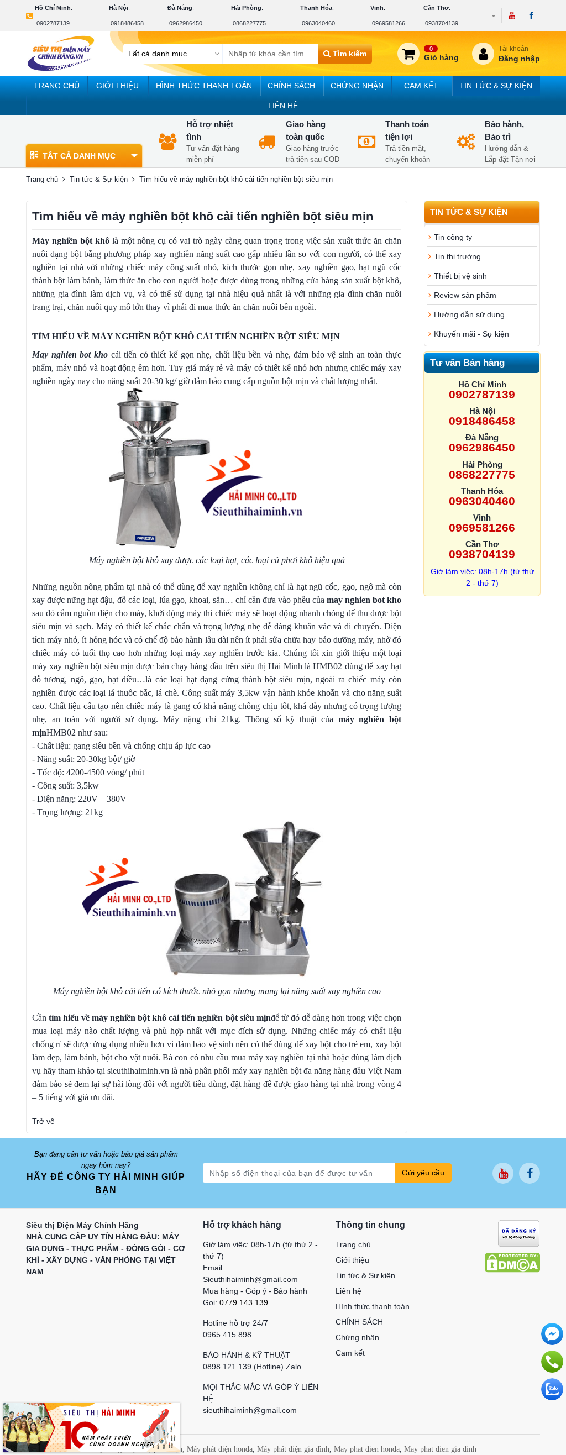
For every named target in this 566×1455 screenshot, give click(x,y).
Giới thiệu (117, 85)
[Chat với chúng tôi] (552, 1389)
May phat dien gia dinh (440, 1449)
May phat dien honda (367, 1449)
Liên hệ (283, 105)
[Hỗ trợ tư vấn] (552, 1362)
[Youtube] (511, 15)
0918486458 (127, 23)
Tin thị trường (457, 256)
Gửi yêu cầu (423, 1172)
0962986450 (185, 23)
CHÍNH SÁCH (291, 85)
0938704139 (441, 23)
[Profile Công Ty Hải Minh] (91, 1426)
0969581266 (388, 23)
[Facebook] (531, 15)
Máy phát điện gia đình (293, 1449)
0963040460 (318, 23)
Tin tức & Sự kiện (495, 85)
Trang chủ (57, 85)
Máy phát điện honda (220, 1449)
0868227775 (249, 23)
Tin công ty (453, 237)
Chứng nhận (357, 85)
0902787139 (53, 23)
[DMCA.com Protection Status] (512, 1262)
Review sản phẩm (465, 295)
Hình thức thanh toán (204, 85)
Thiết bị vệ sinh (460, 275)
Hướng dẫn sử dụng (469, 314)
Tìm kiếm (348, 53)
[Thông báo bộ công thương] (518, 1232)
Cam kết (421, 85)
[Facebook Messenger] (552, 1334)
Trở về (43, 1121)
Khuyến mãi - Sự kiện (471, 333)
